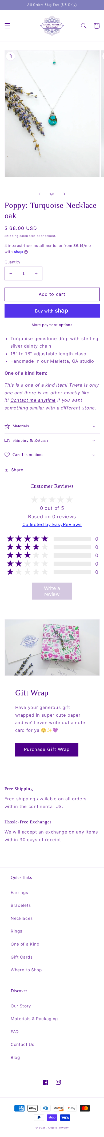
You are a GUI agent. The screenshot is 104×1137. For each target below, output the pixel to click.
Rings (16, 931)
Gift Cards (22, 957)
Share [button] (17, 469)
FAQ (15, 1031)
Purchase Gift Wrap (47, 749)
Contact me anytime (33, 400)
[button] (7, 25)
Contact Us (22, 1044)
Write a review (52, 591)
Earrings (19, 892)
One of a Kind (25, 944)
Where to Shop (26, 969)
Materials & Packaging (34, 1018)
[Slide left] (40, 194)
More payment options (52, 325)
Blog (15, 1057)
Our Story (21, 1005)
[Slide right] (64, 194)
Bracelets (21, 905)
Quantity (13, 262)
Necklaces (22, 918)
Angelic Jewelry (58, 1127)
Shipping (12, 236)
